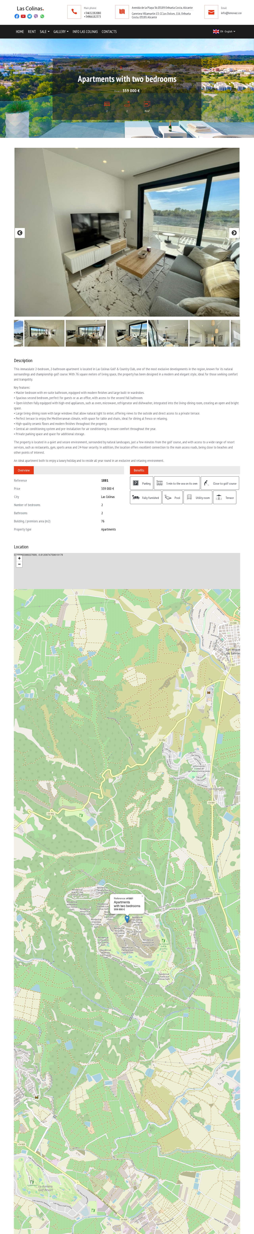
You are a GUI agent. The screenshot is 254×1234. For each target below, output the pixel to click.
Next (234, 298)
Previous (20, 298)
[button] (45, 32)
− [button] (19, 695)
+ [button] (19, 689)
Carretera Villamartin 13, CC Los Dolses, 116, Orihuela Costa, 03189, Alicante (161, 15)
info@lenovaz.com (232, 13)
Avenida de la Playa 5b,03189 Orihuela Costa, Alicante (162, 8)
